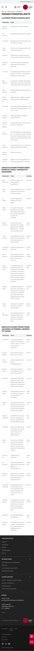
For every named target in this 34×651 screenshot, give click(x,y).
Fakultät (4, 542)
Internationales (6, 550)
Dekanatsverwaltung (7, 571)
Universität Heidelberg (25, 1)
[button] (16, 538)
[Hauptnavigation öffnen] (3, 7)
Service (4, 553)
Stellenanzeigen (6, 586)
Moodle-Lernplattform (8, 583)
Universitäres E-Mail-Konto (9, 589)
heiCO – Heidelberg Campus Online (11, 580)
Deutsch (11, 628)
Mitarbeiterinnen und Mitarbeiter (11, 562)
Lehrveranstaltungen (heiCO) (10, 568)
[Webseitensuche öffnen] (7, 7)
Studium (4, 547)
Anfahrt (3, 612)
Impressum (4, 637)
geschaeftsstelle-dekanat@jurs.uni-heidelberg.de (13, 600)
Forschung (5, 544)
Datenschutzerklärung (6, 634)
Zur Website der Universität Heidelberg (10, 620)
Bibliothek (4, 565)
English (15, 628)
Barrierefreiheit (5, 639)
